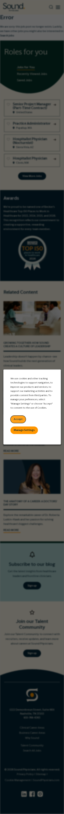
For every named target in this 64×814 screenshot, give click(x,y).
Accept (18, 419)
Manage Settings (24, 430)
